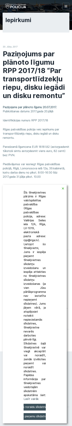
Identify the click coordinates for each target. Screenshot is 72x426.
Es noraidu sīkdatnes (35, 407)
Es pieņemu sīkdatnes (35, 416)
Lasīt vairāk (31, 399)
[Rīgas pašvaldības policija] (15, 6)
